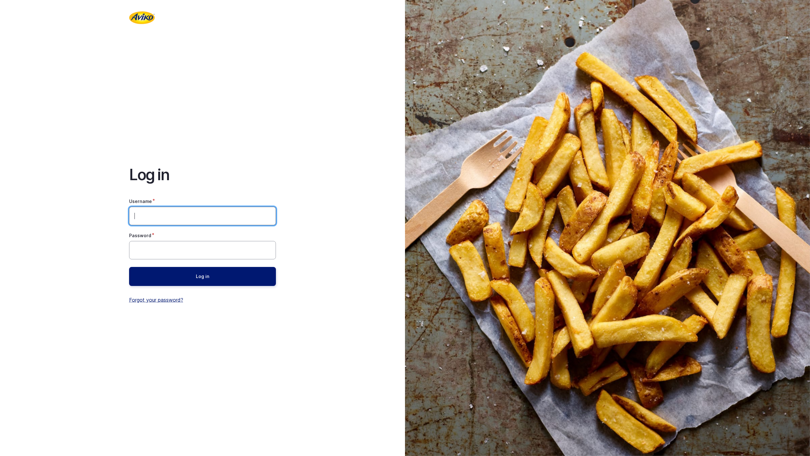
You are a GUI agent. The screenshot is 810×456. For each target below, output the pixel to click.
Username (140, 201)
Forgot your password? (156, 300)
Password (140, 235)
